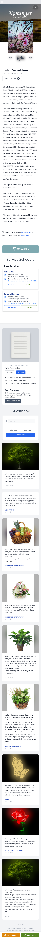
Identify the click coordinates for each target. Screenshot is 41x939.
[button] (20, 456)
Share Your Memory (13, 401)
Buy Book (21, 372)
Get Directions (12, 285)
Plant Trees (29, 285)
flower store (25, 235)
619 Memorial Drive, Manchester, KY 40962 (22, 281)
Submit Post (20, 435)
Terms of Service (26, 930)
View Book (9, 372)
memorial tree (26, 232)
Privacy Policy (15, 930)
